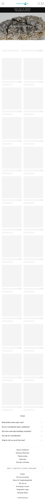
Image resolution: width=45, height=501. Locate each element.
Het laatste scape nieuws (22, 468)
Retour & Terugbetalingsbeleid (22, 480)
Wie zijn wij (22, 483)
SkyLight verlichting (22, 462)
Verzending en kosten (22, 486)
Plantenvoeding (22, 456)
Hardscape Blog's (22, 493)
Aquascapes (22, 459)
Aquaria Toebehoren (22, 450)
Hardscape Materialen (22, 453)
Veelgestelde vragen (22, 489)
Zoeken (22, 474)
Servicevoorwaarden (22, 477)
